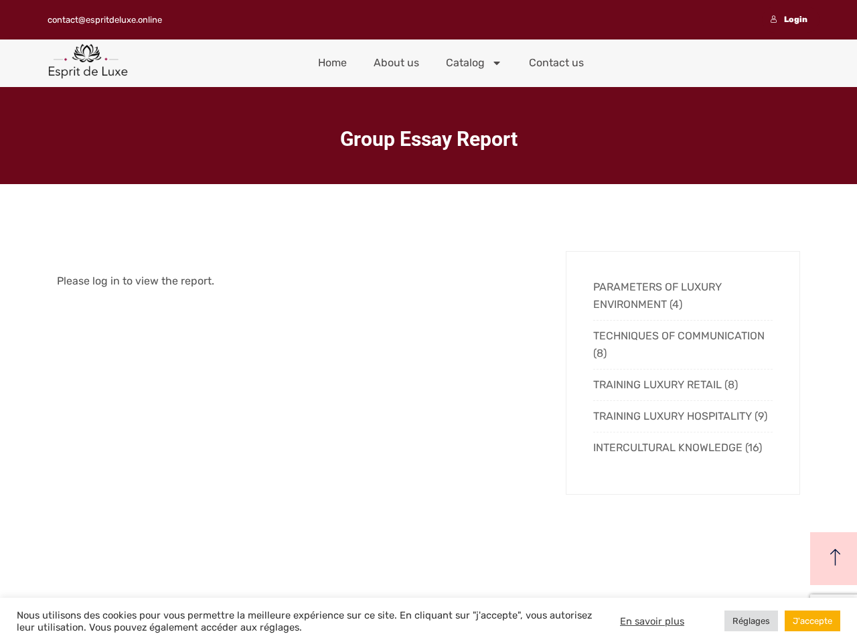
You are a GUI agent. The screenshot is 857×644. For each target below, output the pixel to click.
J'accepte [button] (812, 621)
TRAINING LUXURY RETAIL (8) (665, 384)
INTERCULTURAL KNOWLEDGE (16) (677, 447)
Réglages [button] (751, 621)
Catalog (465, 62)
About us (396, 62)
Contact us (556, 62)
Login (795, 19)
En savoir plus (652, 621)
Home (332, 62)
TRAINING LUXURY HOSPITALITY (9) (680, 416)
